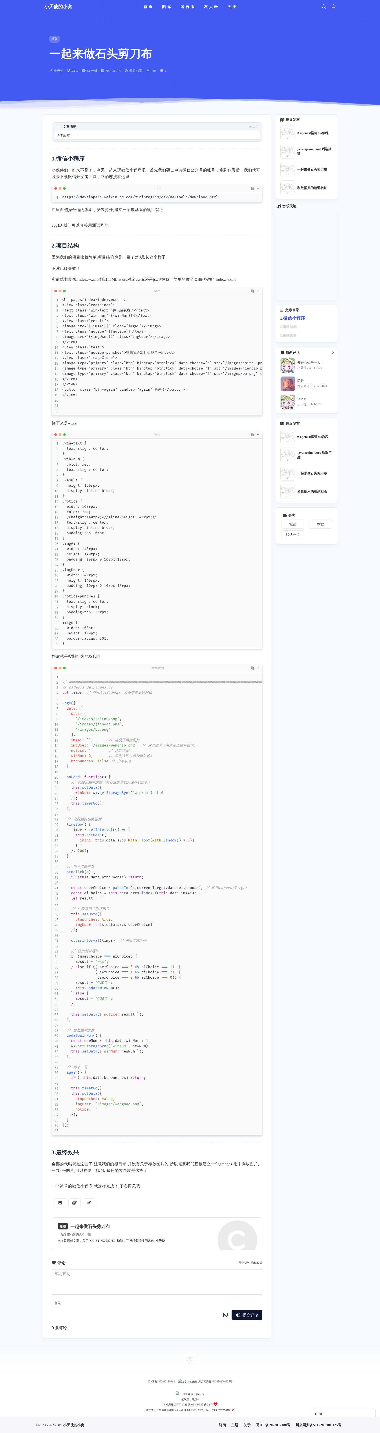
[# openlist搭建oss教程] (287, 133)
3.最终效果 (288, 335)
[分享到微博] (74, 1202)
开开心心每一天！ (310, 362)
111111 (302, 399)
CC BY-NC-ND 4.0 (102, 1240)
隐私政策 (256, 1262)
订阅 (222, 1420)
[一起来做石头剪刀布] (287, 169)
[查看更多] (332, 352)
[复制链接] (89, 1202)
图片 (300, 380)
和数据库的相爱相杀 (312, 188)
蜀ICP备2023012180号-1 (161, 1381)
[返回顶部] (190, 1359)
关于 (247, 1420)
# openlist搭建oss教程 (313, 133)
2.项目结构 (288, 327)
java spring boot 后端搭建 (314, 151)
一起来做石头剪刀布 (71, 1234)
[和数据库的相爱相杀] (287, 187)
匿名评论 (244, 1262)
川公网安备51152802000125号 (214, 1381)
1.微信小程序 (292, 318)
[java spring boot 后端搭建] (287, 151)
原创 (54, 39)
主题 (234, 1420)
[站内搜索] (323, 7)
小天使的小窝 (73, 1420)
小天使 (160, 1240)
